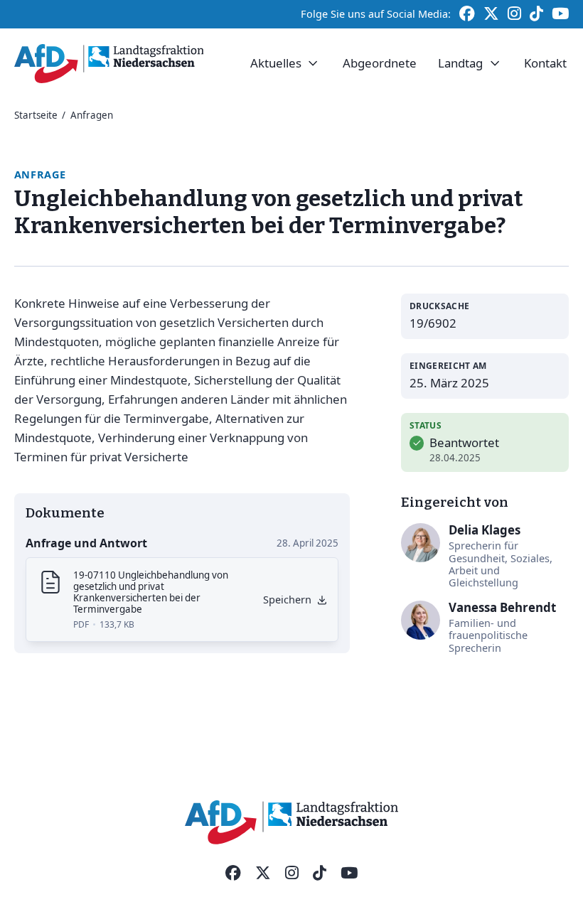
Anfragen (91, 115)
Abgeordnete (380, 63)
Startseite (36, 115)
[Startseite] (109, 63)
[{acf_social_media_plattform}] (233, 873)
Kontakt (545, 63)
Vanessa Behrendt (502, 607)
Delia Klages (484, 530)
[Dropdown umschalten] (313, 63)
